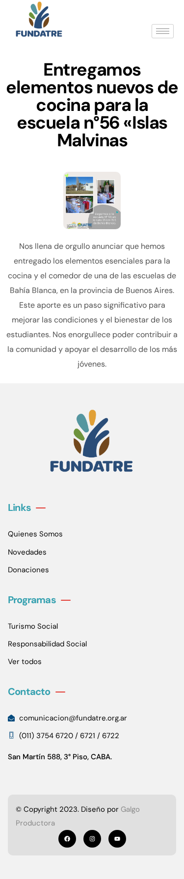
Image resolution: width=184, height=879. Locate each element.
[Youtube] (117, 839)
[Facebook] (67, 839)
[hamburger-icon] (163, 31)
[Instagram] (92, 839)
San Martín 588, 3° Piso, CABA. (60, 757)
